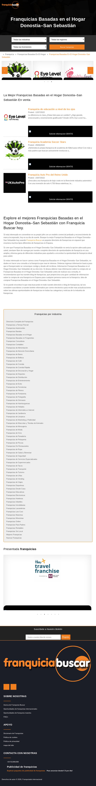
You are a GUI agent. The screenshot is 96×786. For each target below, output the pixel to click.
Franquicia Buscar (34, 240)
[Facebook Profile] (13, 687)
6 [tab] (55, 614)
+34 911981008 (13, 762)
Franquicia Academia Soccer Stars (47, 142)
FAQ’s (6, 717)
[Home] (2, 54)
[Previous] (5, 70)
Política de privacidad (11, 741)
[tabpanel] (16, 70)
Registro (65, 637)
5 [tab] (51, 614)
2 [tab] (48, 82)
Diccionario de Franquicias (13, 733)
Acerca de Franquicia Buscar (14, 705)
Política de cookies (10, 737)
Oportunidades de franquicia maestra (17, 713)
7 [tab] (58, 614)
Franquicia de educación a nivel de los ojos (51, 109)
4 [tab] (48, 614)
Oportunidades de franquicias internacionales (20, 709)
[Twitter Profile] (6, 687)
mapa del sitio (9, 745)
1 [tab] (44, 82)
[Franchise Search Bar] (86, 4)
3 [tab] (51, 82)
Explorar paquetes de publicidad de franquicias (26, 771)
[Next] (90, 70)
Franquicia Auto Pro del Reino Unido (48, 174)
